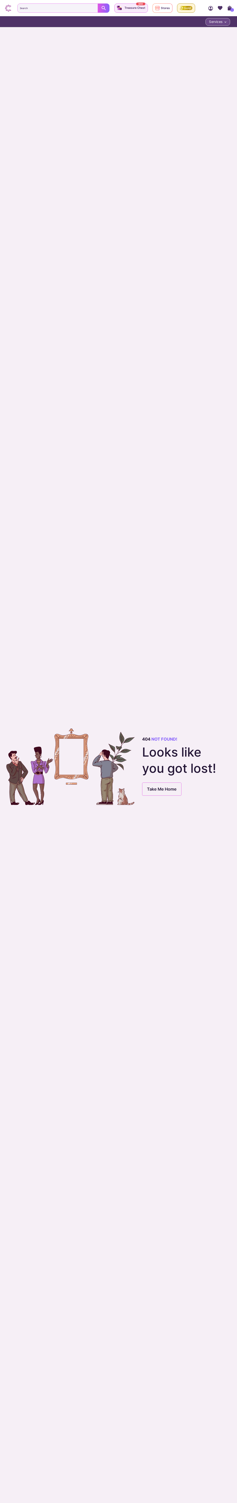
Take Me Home (162, 789)
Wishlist (220, 8)
